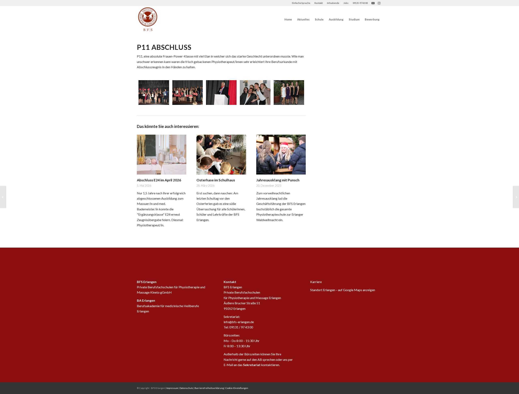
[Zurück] (143, 170)
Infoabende (333, 3)
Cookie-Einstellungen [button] (236, 388)
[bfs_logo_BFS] (148, 19)
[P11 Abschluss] (154, 92)
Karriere (316, 282)
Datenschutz (186, 388)
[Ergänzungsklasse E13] (516, 197)
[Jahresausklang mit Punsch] (281, 155)
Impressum (172, 388)
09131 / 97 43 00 (241, 327)
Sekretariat (252, 365)
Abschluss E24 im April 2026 (159, 180)
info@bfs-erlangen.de (239, 322)
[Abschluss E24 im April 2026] (161, 155)
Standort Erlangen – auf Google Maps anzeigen (342, 290)
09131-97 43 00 (360, 3)
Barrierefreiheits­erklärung (209, 388)
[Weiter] (300, 170)
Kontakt (318, 3)
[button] (372, 19)
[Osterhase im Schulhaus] (221, 155)
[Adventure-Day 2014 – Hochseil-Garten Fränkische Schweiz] (3, 197)
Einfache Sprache (301, 3)
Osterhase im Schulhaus (215, 180)
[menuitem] (301, 3)
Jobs (346, 3)
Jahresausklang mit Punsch (277, 180)
